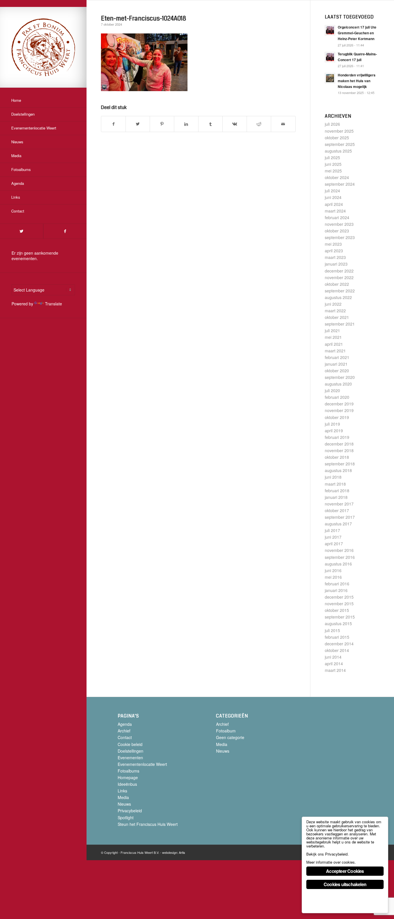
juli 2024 (332, 190)
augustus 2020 (338, 384)
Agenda (125, 724)
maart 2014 (335, 670)
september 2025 (340, 144)
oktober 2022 (337, 284)
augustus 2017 (338, 524)
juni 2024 (333, 197)
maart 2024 (335, 211)
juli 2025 (332, 157)
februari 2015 (337, 637)
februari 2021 (337, 357)
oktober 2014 (337, 650)
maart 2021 (335, 351)
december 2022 (339, 271)
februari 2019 (337, 437)
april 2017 (334, 543)
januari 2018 (336, 497)
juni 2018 (333, 477)
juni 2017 (333, 537)
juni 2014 (333, 657)
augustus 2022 (338, 297)
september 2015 (340, 617)
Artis (182, 852)
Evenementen (130, 757)
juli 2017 (332, 530)
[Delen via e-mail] (283, 124)
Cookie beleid (130, 744)
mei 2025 (333, 171)
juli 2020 (332, 390)
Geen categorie (230, 737)
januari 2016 (336, 590)
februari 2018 (337, 490)
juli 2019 (332, 424)
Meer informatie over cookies (330, 862)
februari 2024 (337, 217)
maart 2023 (335, 257)
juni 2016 (333, 570)
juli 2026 (332, 124)
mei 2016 (333, 577)
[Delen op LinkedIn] (186, 124)
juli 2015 (332, 630)
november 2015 (339, 603)
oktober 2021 (337, 317)
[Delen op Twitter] (138, 124)
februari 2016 (337, 584)
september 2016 (340, 557)
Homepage (128, 777)
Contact (125, 737)
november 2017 (339, 504)
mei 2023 (333, 244)
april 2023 (334, 250)
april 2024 (334, 204)
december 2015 (339, 597)
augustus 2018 (338, 470)
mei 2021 (333, 337)
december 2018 (339, 444)
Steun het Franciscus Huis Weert (148, 824)
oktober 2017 (337, 510)
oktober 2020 (337, 370)
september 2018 (340, 464)
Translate (53, 304)
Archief (124, 731)
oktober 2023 (337, 231)
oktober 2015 (337, 610)
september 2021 (340, 324)
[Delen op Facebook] (113, 124)
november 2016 (339, 550)
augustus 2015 (338, 623)
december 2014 (339, 644)
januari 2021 (336, 364)
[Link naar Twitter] (21, 231)
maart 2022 (335, 310)
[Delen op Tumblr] (210, 124)
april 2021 (334, 344)
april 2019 (334, 430)
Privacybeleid (130, 810)
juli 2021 (332, 330)
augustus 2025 (338, 151)
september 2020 (340, 377)
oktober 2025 (337, 137)
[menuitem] (43, 101)
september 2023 (340, 237)
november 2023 (339, 224)
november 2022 (339, 277)
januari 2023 (336, 264)
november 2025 (339, 131)
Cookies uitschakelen (345, 884)
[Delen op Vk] (235, 124)
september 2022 (340, 291)
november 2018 (339, 450)
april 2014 (334, 663)
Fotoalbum (226, 731)
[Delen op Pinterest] (162, 124)
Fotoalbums (128, 771)
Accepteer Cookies (345, 871)
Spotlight (126, 817)
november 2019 (339, 410)
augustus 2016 (338, 564)
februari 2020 (337, 397)
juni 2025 (333, 164)
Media (123, 797)
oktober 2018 (337, 457)
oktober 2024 (337, 177)
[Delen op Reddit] (259, 124)
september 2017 (340, 517)
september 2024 (340, 184)
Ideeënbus (127, 784)
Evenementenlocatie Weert (142, 764)
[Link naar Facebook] (65, 231)
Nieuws (124, 804)
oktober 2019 (337, 417)
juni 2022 (333, 304)
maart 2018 (335, 484)
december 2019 (339, 404)
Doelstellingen (130, 751)
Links (122, 791)
